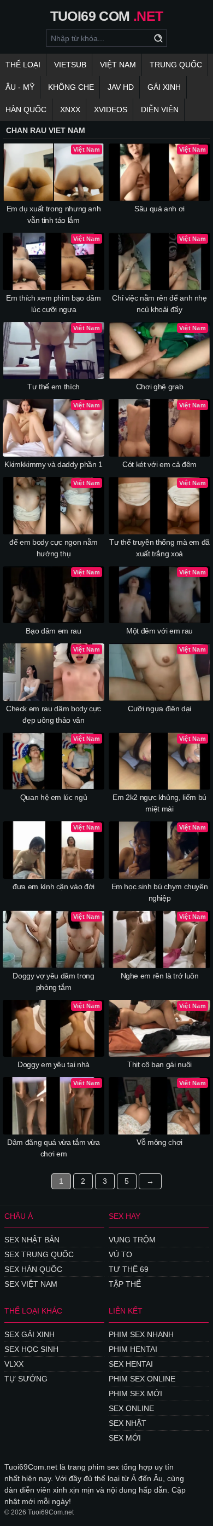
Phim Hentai (133, 1349)
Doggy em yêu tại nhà (53, 1064)
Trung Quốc (176, 64)
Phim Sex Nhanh (141, 1334)
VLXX (13, 1364)
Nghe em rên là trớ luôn (160, 975)
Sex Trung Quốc (39, 1254)
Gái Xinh (164, 87)
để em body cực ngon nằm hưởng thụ (53, 548)
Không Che (71, 87)
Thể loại (22, 64)
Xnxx (70, 109)
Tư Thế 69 (129, 1269)
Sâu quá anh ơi (159, 208)
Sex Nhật (127, 1423)
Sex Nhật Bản (32, 1239)
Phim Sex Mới (135, 1393)
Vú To (120, 1254)
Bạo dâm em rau (53, 630)
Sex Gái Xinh (29, 1334)
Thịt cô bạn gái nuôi (159, 1064)
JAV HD (121, 87)
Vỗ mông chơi (159, 1142)
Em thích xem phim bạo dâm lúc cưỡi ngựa (53, 303)
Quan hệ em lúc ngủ (53, 797)
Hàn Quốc (25, 109)
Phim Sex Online (142, 1378)
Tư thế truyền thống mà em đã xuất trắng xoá (159, 548)
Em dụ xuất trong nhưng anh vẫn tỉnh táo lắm (54, 214)
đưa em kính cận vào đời (53, 886)
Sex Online (131, 1408)
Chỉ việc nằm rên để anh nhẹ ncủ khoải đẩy (159, 303)
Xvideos (110, 109)
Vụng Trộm (132, 1239)
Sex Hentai (131, 1364)
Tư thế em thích (53, 386)
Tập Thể (125, 1284)
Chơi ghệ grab (159, 386)
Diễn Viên (160, 109)
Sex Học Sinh (31, 1349)
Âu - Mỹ (19, 87)
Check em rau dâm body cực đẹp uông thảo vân (53, 714)
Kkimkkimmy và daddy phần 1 (53, 464)
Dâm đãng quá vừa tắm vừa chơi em (53, 1148)
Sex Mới (125, 1437)
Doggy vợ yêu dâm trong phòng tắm (53, 981)
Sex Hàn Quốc (33, 1269)
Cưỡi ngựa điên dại (159, 708)
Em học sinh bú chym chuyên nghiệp (159, 892)
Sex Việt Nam (30, 1284)
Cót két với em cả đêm (159, 464)
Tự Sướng (26, 1378)
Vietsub (70, 64)
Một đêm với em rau (159, 630)
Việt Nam (118, 64)
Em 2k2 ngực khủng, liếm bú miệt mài (159, 803)
